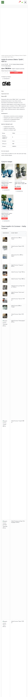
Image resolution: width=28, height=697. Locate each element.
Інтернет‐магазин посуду (6, 55)
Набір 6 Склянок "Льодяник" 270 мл (17, 265)
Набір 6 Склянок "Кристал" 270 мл (18, 299)
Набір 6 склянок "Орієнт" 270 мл (17, 622)
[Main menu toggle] (25, 2)
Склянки (14, 64)
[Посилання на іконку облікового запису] (22, 2)
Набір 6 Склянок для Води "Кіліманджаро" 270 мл (18, 521)
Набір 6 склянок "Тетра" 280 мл (18, 278)
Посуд (13, 55)
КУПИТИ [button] (4, 187)
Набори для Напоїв (19, 55)
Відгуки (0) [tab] (4, 96)
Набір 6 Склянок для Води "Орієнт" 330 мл (18, 286)
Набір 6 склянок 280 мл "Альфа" (16, 306)
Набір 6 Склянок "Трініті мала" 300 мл (17, 293)
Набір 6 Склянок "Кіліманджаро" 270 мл (18, 321)
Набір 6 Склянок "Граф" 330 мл (18, 272)
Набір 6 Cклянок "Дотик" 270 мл (17, 315)
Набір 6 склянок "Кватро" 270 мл (17, 247)
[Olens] (6, 83)
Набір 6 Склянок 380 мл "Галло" (16, 238)
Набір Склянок (8, 65)
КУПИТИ (16, 72)
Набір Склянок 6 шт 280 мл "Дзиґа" (17, 255)
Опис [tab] (2, 91)
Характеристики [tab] (5, 93)
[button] (6, 77)
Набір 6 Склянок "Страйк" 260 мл (17, 421)
